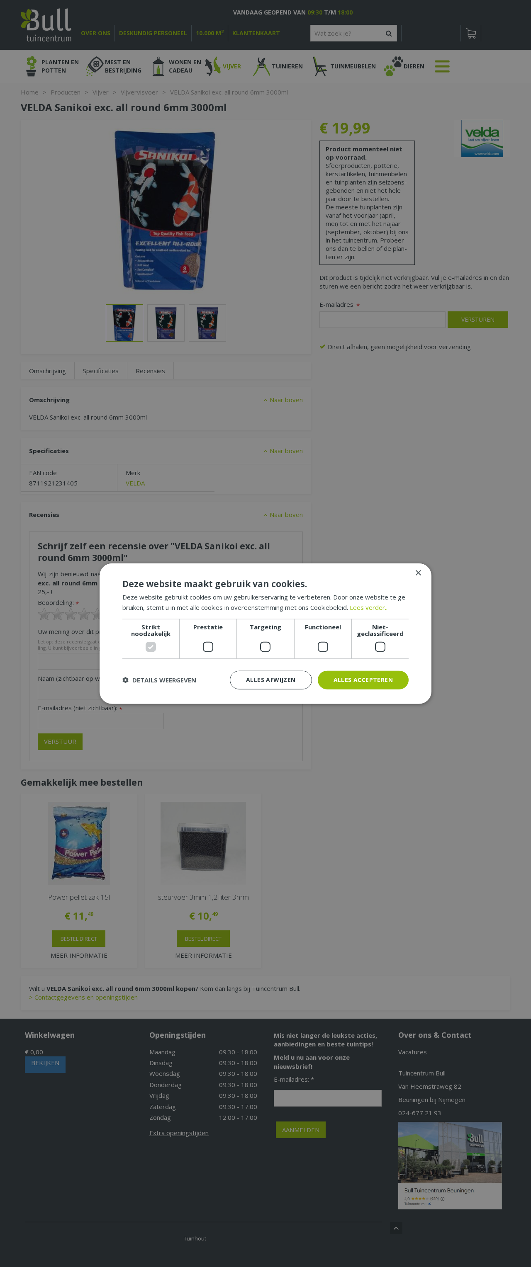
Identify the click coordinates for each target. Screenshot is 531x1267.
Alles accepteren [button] (363, 680)
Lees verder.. (368, 607)
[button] (159, 679)
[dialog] (265, 633)
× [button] (418, 573)
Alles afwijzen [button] (271, 680)
